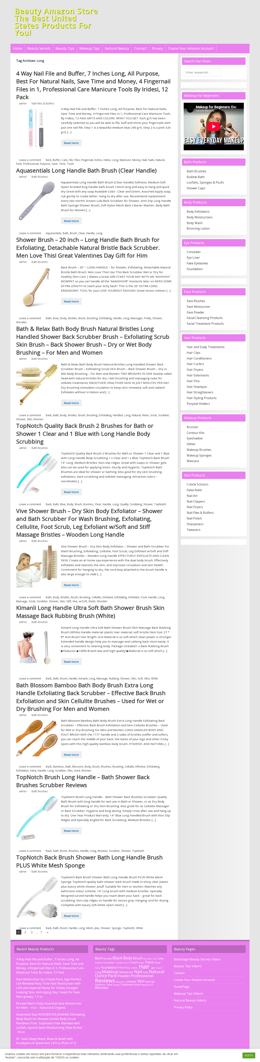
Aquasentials (53, 233)
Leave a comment (30, 160)
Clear (81, 233)
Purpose (45, 163)
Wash (92, 601)
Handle (90, 233)
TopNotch (160, 504)
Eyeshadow (195, 438)
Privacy (157, 48)
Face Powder (195, 312)
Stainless (100, 984)
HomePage (181, 987)
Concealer (194, 252)
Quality (124, 504)
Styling (116, 984)
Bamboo (58, 766)
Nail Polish (194, 518)
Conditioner (121, 962)
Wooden (21, 322)
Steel (109, 984)
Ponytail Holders (198, 404)
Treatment (127, 984)
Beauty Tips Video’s (187, 966)
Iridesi (107, 160)
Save (54, 163)
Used (77, 770)
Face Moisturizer (198, 307)
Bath (65, 233)
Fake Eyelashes (197, 263)
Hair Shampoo (197, 387)
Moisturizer (126, 972)
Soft (140, 678)
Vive (75, 601)
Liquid (159, 968)
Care (64, 160)
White (154, 678)
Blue (62, 504)
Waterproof (147, 984)
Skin (29, 419)
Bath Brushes (40, 176)
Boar (56, 318)
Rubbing (114, 678)
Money (136, 160)
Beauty (107, 958)
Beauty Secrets (38, 48)
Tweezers (193, 530)
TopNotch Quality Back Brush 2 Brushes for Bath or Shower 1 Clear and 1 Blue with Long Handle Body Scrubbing (84, 433)
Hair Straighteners (200, 392)
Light (152, 967)
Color (160, 958)
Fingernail (87, 160)
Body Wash (195, 223)
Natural (160, 160)
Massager (137, 318)
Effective (140, 766)
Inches (98, 160)
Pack (19, 163)
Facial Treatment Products (205, 323)
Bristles (72, 318)
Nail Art (192, 496)
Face (149, 962)
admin (23, 103)
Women (38, 419)
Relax (145, 415)
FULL (127, 967)
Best (48, 160)
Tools (70, 163)
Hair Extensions (198, 375)
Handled (118, 415)
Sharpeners (195, 524)
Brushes (88, 504)
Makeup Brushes (199, 450)
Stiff (68, 601)
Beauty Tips (65, 48)
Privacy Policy (183, 1007)
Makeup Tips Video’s (188, 993)
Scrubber (163, 415)
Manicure (125, 160)
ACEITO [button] (249, 1055)
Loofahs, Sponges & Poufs (205, 182)
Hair (144, 966)
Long (115, 160)
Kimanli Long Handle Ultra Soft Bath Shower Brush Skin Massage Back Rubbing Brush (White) (90, 612)
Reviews (103, 851)
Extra (33, 770)
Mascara (193, 461)
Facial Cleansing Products (205, 318)
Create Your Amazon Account (191, 48)
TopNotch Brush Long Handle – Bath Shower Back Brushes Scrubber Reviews (83, 781)
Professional (30, 163)
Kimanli (83, 678)
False (97, 967)
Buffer (56, 160)
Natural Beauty (117, 48)
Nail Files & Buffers (43, 103)
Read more (71, 143)
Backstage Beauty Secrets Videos (197, 959)
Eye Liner (193, 257)
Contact (140, 48)
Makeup (110, 971)
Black (117, 958)
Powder (123, 976)
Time (62, 163)
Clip (154, 958)
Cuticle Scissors (197, 484)
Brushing (92, 318)
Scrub (153, 415)
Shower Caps (196, 188)
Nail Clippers (196, 501)
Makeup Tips (89, 48)
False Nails (194, 490)
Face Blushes (196, 301)
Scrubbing (136, 504)
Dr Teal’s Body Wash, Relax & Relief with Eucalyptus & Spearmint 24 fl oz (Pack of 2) (46, 1041)
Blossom (77, 766)
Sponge (116, 928)
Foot (144, 597)
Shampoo (121, 981)
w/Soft (83, 601)
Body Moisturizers (200, 217)
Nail (144, 160)
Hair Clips (193, 353)
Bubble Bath (196, 177)
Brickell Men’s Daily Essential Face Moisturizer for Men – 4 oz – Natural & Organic (49, 1005)
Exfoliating (105, 318)
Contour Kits (195, 433)
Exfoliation (22, 770)
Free (121, 967)
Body (63, 318)
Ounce (101, 975)
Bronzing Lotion (198, 228)
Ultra (147, 678)
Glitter (191, 444)
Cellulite (96, 597)
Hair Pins (193, 381)
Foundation (195, 269)
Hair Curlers (195, 364)
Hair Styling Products (202, 398)
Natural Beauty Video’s (190, 1000)
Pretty (147, 318)
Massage (21, 601)
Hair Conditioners (199, 358)
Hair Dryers (195, 370)
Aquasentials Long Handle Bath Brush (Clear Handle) (86, 170)
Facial (157, 962)
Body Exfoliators (198, 211)
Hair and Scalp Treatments (206, 347)
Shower (157, 318)
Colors (98, 962)
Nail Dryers (195, 507)
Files (77, 160)
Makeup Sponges (199, 455)
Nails (151, 160)
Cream (133, 962)
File (71, 160)
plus (96, 928)
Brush (73, 233)
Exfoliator (134, 597)
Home (17, 48)
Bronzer (192, 427)
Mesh (89, 928)
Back (49, 415)
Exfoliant (108, 597)
